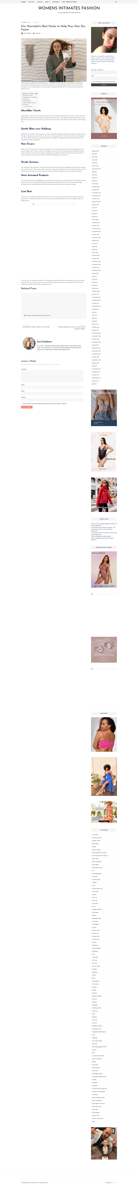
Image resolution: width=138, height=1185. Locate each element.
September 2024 (96, 201)
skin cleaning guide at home (99, 1046)
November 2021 (96, 300)
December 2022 (96, 261)
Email (23, 391)
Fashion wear (95, 939)
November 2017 (96, 372)
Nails (93, 1014)
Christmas (94, 876)
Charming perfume (97, 873)
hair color (94, 963)
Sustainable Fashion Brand (99, 1076)
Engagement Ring (96, 909)
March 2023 (95, 252)
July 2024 (94, 207)
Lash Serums (95, 984)
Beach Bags (95, 843)
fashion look (30, 315)
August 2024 (95, 204)
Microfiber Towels (28, 95)
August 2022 (95, 273)
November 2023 (96, 231)
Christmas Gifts (96, 879)
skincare (94, 1050)
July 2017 (94, 384)
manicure (94, 999)
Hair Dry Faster (45, 315)
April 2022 (94, 285)
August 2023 (95, 240)
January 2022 (95, 294)
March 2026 (95, 166)
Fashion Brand (96, 930)
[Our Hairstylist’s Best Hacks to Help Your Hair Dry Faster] (54, 60)
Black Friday (95, 858)
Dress (93, 906)
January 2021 (95, 330)
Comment (23, 369)
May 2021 (94, 318)
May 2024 (94, 213)
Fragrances (95, 945)
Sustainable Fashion (97, 1073)
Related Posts (29, 106)
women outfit (95, 1115)
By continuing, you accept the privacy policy (104, 81)
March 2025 (95, 183)
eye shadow (95, 912)
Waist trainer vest (96, 1106)
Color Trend (95, 891)
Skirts (93, 1052)
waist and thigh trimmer (98, 1097)
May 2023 (94, 246)
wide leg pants (96, 1112)
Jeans (93, 978)
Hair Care (35, 22)
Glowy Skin (95, 957)
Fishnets (94, 942)
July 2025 (94, 172)
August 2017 (95, 381)
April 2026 (94, 163)
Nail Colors (95, 1011)
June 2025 (94, 175)
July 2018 (94, 366)
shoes (93, 1035)
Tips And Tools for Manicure (99, 1088)
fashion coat (95, 933)
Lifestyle (39, 2)
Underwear (95, 1094)
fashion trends (96, 936)
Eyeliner (94, 915)
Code (93, 885)
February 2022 (96, 291)
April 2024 (94, 216)
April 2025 (94, 181)
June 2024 (94, 210)
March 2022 (95, 288)
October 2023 (95, 234)
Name (23, 384)
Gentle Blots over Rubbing (30, 97)
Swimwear (95, 1085)
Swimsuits (94, 1082)
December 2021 (96, 297)
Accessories (55, 2)
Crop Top (31, 2)
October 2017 (95, 375)
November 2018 (96, 354)
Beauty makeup (96, 849)
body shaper (95, 864)
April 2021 (94, 321)
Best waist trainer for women (99, 855)
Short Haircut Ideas (97, 1041)
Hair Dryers (26, 99)
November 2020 (96, 336)
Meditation (95, 1005)
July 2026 (94, 154)
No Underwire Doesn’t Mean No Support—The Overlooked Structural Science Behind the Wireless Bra (103, 529)
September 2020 (96, 342)
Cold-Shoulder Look (97, 888)
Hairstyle (94, 969)
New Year (94, 1020)
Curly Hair (94, 900)
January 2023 (95, 258)
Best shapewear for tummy (99, 852)
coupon (94, 894)
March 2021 (95, 324)
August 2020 (95, 345)
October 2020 (95, 339)
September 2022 (96, 270)
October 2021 (95, 303)
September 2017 (96, 378)
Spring (93, 1061)
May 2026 (94, 160)
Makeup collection (97, 996)
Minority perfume (96, 1008)
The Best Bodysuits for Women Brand (101, 536)
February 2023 (96, 255)
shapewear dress (96, 1029)
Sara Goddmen (27, 33)
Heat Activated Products (29, 102)
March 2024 (95, 219)
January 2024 (95, 225)
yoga (93, 1121)
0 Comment (37, 33)
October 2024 (95, 198)
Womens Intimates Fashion (69, 8)
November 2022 (96, 264)
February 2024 (96, 222)
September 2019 (96, 348)
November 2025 (96, 169)
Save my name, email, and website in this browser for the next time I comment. (45, 403)
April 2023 (94, 249)
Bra (93, 870)
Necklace (94, 1017)
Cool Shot (25, 104)
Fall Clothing (95, 924)
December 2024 (96, 192)
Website (23, 397)
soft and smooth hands (98, 1055)
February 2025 (96, 186)
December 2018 (96, 351)
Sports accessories (97, 1058)
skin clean (94, 1044)
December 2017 (96, 369)
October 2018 (95, 357)
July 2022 (94, 276)
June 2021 (94, 315)
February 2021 (96, 327)
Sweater (94, 1079)
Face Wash (95, 921)
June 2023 (94, 243)
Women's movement (97, 1118)
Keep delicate (95, 981)
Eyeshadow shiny (96, 918)
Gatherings (95, 951)
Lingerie (23, 2)
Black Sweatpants (96, 861)
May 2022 (94, 282)
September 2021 (96, 306)
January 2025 (95, 189)
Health (94, 975)
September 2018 (96, 360)
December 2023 (96, 228)
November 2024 (96, 195)
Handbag (94, 972)
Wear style (95, 1109)
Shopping (94, 1038)
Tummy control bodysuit (98, 1091)
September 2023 (96, 237)
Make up (94, 993)
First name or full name (97, 70)
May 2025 (94, 178)
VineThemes (114, 1182)
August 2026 (95, 151)
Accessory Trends (96, 837)
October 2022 (95, 267)
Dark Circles (95, 903)
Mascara (94, 1002)
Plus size (94, 1023)
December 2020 (96, 333)
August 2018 (95, 363)
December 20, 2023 (25, 22)
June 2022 (94, 279)
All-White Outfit (96, 840)
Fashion (94, 927)
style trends (95, 1064)
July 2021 (94, 312)
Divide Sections (27, 101)
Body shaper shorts (97, 867)
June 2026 (94, 157)
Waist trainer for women (69, 2)
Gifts (93, 954)
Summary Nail (96, 1067)
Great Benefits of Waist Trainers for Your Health (36, 327)
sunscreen (95, 1070)
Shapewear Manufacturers (99, 1032)
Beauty (47, 2)
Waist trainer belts (97, 1100)
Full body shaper (96, 948)
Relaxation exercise (97, 1026)
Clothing (94, 882)
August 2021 (95, 309)
